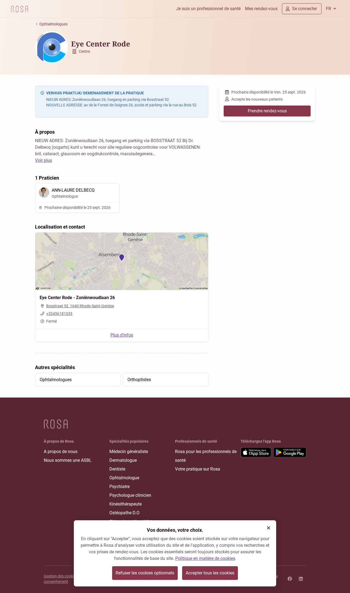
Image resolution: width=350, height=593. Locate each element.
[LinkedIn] (301, 578)
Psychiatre (119, 486)
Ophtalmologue (124, 477)
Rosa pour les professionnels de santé (206, 456)
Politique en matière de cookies (205, 558)
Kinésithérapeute (125, 504)
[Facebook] (290, 578)
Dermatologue (123, 460)
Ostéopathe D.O (124, 512)
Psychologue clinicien (130, 495)
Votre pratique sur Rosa (197, 469)
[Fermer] (268, 528)
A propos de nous (60, 451)
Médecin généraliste (128, 451)
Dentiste (117, 469)
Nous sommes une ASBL (68, 460)
